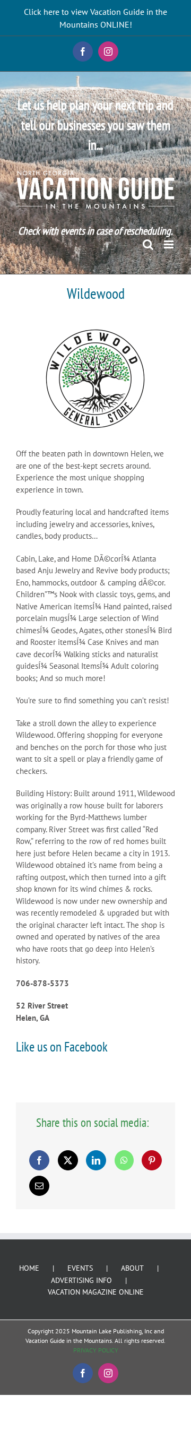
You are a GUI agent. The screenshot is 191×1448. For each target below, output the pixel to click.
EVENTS (80, 1268)
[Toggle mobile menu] (169, 244)
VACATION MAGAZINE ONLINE (96, 1292)
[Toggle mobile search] (148, 244)
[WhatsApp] (124, 1160)
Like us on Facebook (62, 1046)
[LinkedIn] (96, 1160)
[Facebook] (39, 1160)
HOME (29, 1268)
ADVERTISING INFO (81, 1280)
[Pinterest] (151, 1160)
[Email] (39, 1186)
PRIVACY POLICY (95, 1350)
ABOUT (132, 1268)
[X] (68, 1160)
